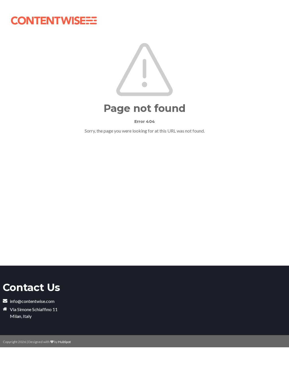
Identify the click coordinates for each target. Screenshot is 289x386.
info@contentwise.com (32, 301)
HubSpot (64, 342)
